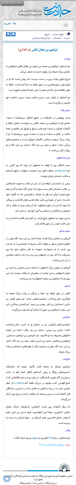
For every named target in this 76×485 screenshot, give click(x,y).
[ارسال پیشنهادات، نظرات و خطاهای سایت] (7, 478)
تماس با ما (38, 483)
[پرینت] (13, 34)
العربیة (7, 24)
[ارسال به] (8, 34)
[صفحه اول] (68, 34)
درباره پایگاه (51, 483)
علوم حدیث (58, 34)
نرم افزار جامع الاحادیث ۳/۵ (52, 445)
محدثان (57, 38)
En (14, 24)
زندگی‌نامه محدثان (41, 38)
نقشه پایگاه (25, 483)
